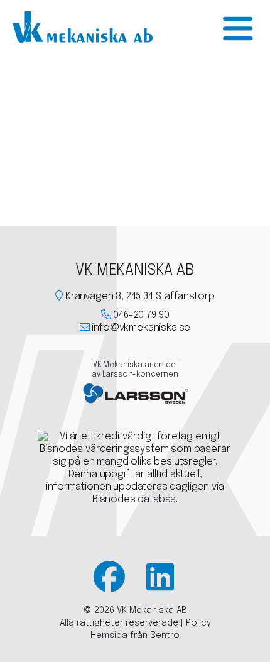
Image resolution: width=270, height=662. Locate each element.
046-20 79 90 (141, 315)
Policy (198, 623)
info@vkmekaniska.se (141, 328)
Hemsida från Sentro (135, 635)
